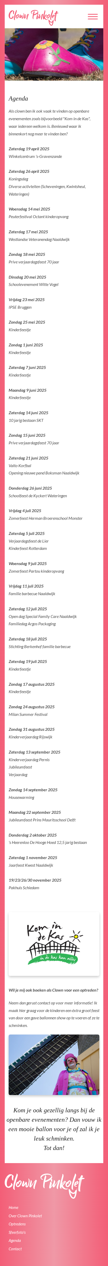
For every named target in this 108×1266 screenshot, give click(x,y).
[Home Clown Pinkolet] (45, 1186)
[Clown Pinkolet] (33, 18)
